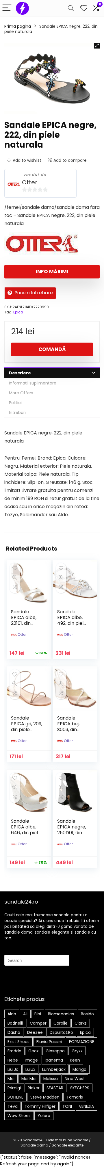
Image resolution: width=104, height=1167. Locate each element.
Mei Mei (28, 1078)
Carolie (60, 1023)
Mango (79, 1069)
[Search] (71, 8)
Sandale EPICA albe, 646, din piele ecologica (26, 830)
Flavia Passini (49, 1042)
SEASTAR (55, 1088)
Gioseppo (55, 1051)
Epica (18, 312)
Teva (13, 1106)
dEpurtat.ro (61, 1032)
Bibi (37, 1014)
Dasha (14, 1032)
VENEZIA (86, 1106)
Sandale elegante (67, 1145)
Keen (75, 1060)
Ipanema (54, 1060)
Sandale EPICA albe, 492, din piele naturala (71, 620)
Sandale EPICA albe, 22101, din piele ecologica (23, 623)
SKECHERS (79, 1088)
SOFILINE (15, 1097)
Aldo (12, 1014)
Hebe (13, 1060)
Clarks (81, 1023)
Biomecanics (61, 1014)
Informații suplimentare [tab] (32, 383)
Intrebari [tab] (17, 412)
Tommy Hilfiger (40, 1106)
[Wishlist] (83, 8)
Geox (33, 1051)
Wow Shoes (19, 1115)
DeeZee (35, 1032)
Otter (29, 182)
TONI (67, 1106)
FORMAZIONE (81, 1042)
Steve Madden (45, 1097)
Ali (25, 1014)
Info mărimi (52, 271)
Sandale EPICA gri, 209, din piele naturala (26, 727)
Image (31, 1060)
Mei (11, 1078)
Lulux (30, 1069)
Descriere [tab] (20, 373)
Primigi (14, 1088)
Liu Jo (13, 1069)
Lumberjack (54, 1069)
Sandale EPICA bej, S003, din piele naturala (68, 729)
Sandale (80, 1140)
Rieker (34, 1088)
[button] (97, 46)
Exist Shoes (18, 1042)
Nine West (75, 1078)
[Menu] (7, 8)
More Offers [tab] (21, 393)
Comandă (52, 349)
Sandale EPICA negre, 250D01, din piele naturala (71, 833)
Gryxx (77, 1051)
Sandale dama (34, 1145)
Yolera (44, 1115)
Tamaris (74, 1097)
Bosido (87, 1014)
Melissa (50, 1078)
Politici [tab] (15, 403)
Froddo (14, 1051)
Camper (38, 1023)
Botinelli (15, 1023)
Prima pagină (17, 26)
